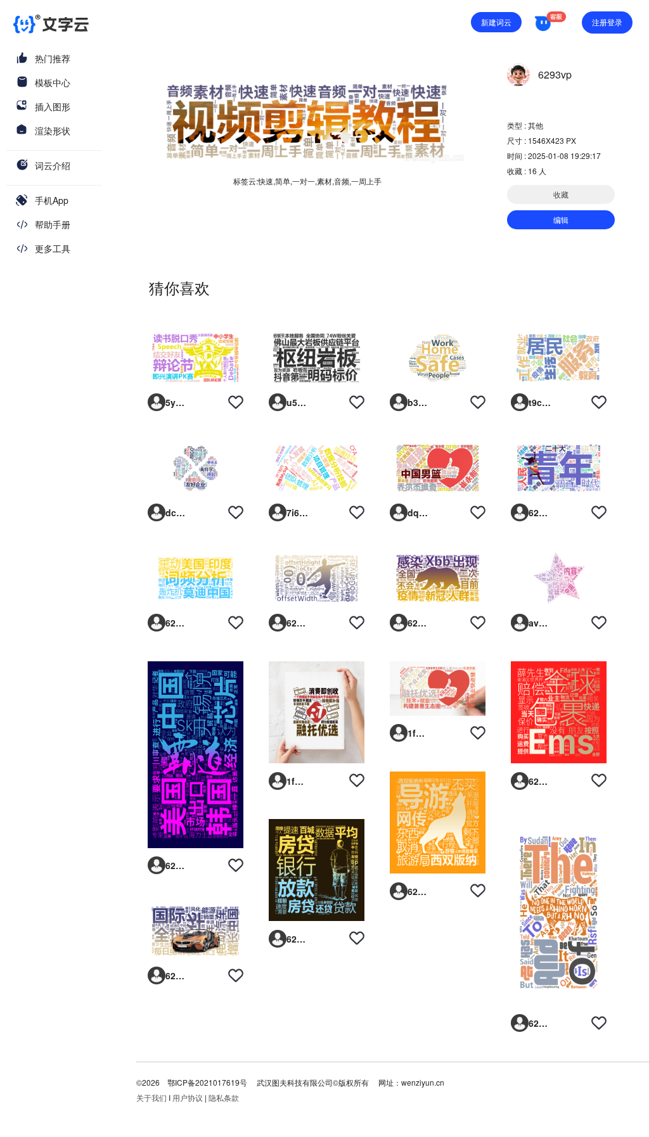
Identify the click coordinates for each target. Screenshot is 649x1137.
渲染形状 (52, 130)
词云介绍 (52, 165)
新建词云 (496, 21)
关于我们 (151, 1097)
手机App (51, 200)
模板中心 (52, 82)
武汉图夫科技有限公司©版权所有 (312, 1082)
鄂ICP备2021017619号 (207, 1082)
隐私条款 (224, 1097)
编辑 (561, 219)
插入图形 (52, 106)
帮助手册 (52, 224)
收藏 (561, 194)
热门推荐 (52, 58)
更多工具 (52, 248)
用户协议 (187, 1097)
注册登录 (607, 21)
